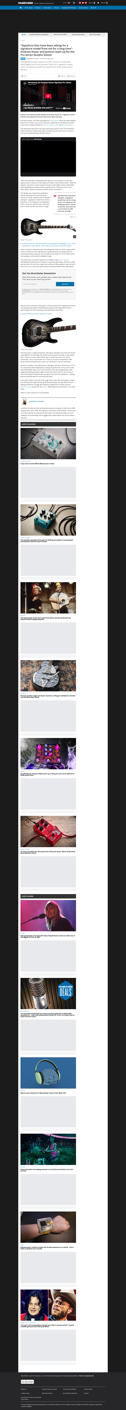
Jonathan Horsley (33, 58)
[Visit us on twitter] (77, 3)
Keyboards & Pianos (69, 8)
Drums (56, 8)
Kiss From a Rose (95, 34)
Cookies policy (25, 1393)
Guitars (37, 8)
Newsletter (72, 76)
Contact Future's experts (49, 1389)
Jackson (45, 387)
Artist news (28, 8)
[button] (104, 3)
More (93, 8)
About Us (24, 1389)
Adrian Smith (53, 125)
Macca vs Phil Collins (60, 34)
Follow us (62, 76)
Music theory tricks (78, 34)
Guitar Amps (83, 8)
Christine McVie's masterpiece (39, 34)
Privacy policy (88, 1389)
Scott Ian (45, 125)
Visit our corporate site (86, 1376)
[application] (48, 157)
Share (25, 76)
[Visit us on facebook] (74, 3)
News (23, 59)
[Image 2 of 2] (72, 227)
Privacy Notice (26, 291)
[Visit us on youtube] (83, 3)
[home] (20, 8)
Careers (86, 1393)
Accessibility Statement (70, 1393)
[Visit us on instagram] (80, 3)
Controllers (47, 8)
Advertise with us (47, 1393)
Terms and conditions (69, 1389)
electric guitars (64, 260)
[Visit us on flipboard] (86, 3)
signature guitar (26, 387)
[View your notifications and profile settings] (98, 3)
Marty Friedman (67, 125)
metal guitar (54, 121)
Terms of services (44, 289)
